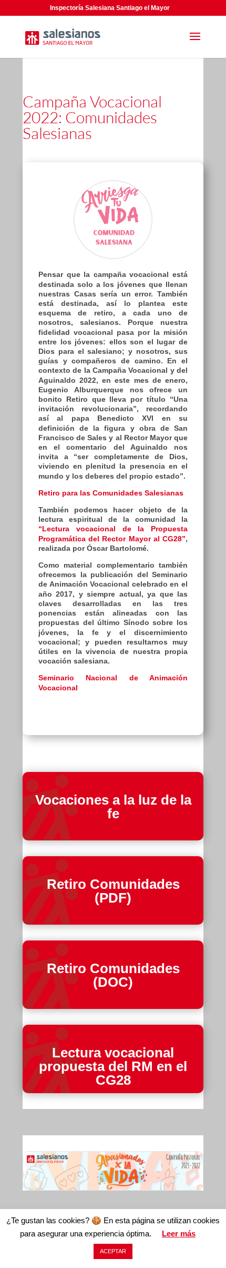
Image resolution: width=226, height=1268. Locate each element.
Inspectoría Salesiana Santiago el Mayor (110, 8)
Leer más (179, 1233)
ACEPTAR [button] (113, 1251)
